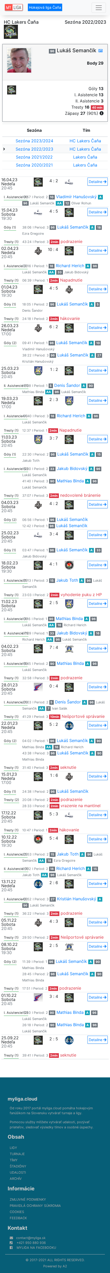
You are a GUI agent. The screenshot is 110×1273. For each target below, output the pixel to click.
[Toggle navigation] (99, 8)
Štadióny (18, 1166)
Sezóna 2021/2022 (34, 157)
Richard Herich (70, 265)
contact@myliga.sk (31, 1238)
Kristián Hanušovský (37, 361)
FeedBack (18, 1218)
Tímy (14, 1160)
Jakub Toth (31, 461)
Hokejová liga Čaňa (45, 7)
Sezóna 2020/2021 (34, 165)
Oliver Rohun (81, 203)
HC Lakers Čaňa (85, 140)
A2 (65, 1266)
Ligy (13, 1148)
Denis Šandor (32, 310)
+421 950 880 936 (31, 1243)
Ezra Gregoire (33, 234)
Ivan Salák (59, 708)
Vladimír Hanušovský (76, 196)
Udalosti (18, 1172)
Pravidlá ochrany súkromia (35, 1206)
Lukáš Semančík (42, 203)
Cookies (17, 1212)
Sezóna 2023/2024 (34, 140)
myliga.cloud (22, 1099)
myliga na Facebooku (36, 1248)
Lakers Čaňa (85, 157)
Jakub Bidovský (76, 272)
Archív (16, 1179)
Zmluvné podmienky (28, 1199)
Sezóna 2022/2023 (34, 149)
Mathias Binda (33, 392)
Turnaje (17, 1154)
